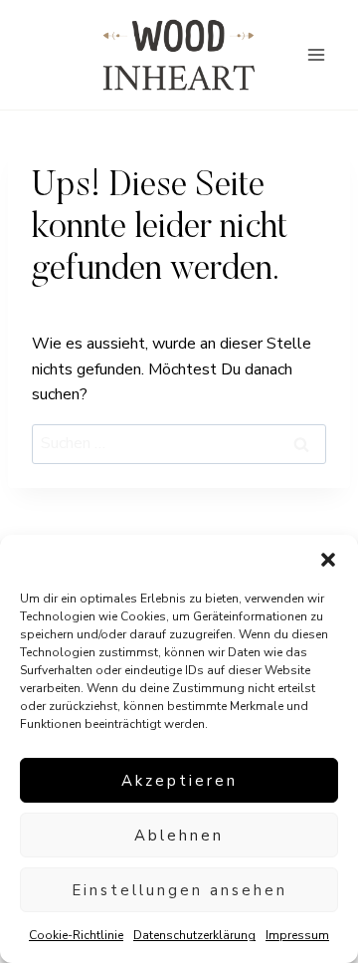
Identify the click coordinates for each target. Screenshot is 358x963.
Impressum (297, 935)
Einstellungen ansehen (179, 890)
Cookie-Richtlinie (76, 935)
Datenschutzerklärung (194, 935)
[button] (328, 560)
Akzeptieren (179, 781)
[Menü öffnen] (315, 54)
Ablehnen (179, 835)
